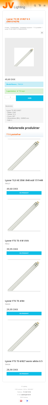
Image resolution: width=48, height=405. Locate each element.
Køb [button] (29, 98)
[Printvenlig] (42, 32)
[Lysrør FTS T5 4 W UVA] (24, 218)
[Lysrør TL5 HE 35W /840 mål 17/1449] (24, 158)
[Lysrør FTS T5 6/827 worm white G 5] (24, 339)
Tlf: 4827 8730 (27, 392)
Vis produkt (24, 193)
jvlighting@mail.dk (26, 394)
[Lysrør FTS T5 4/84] (24, 278)
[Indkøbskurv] (40, 6)
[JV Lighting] (13, 5)
